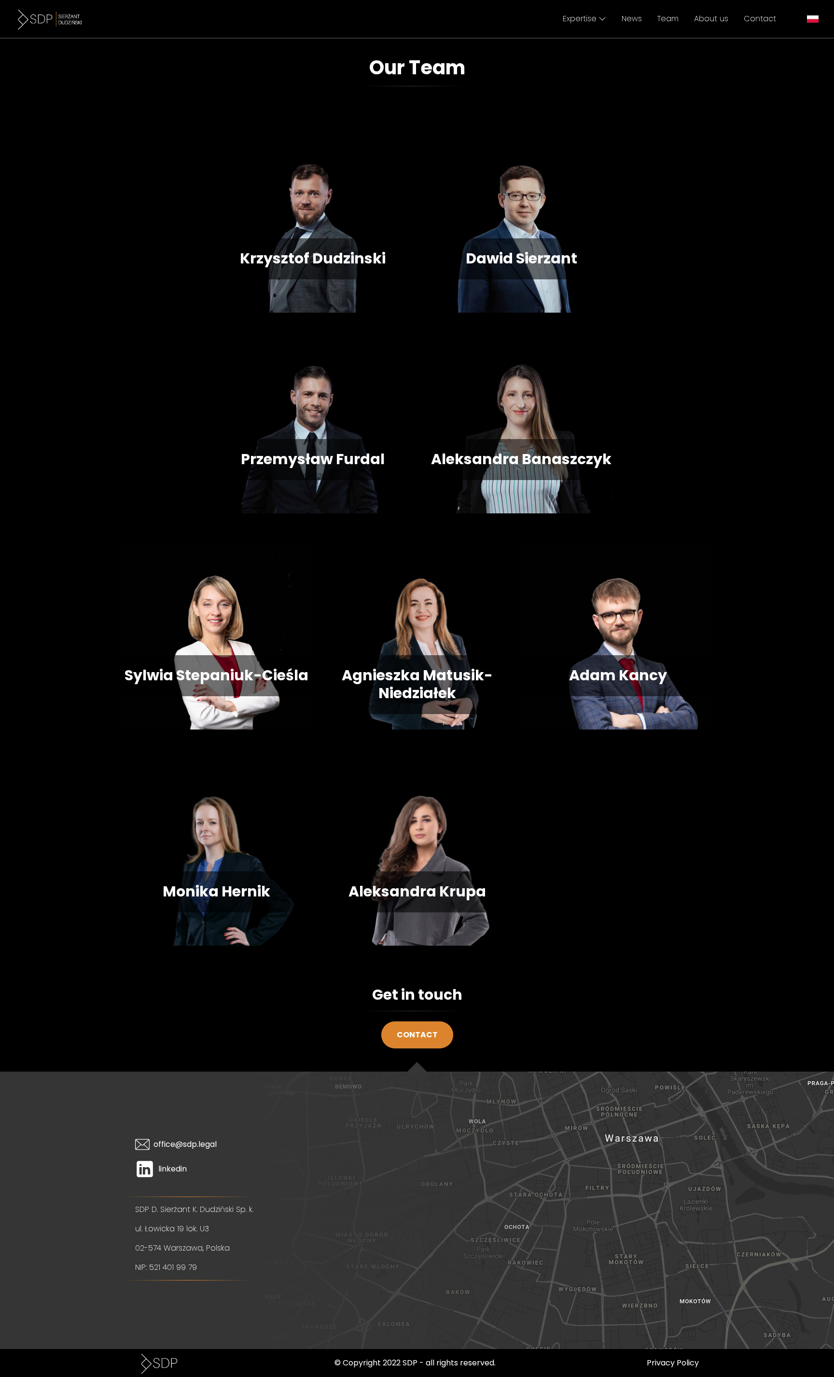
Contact (760, 18)
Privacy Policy (673, 1362)
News (632, 18)
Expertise (580, 18)
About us (711, 18)
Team (668, 18)
